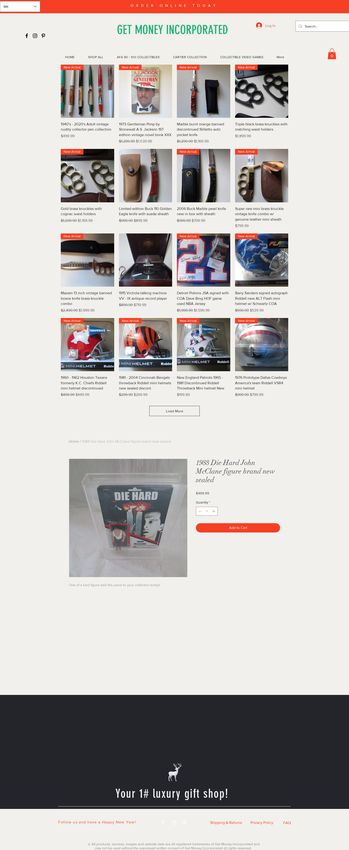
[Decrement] (200, 519)
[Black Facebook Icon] (27, 36)
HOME (88, 815)
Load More (174, 411)
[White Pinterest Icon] (185, 822)
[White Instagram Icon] (174, 822)
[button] (331, 53)
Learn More (269, 501)
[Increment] (214, 519)
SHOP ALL (116, 815)
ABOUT (230, 815)
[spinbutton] (207, 519)
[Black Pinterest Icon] (43, 36)
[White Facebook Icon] (163, 822)
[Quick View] (145, 175)
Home (74, 441)
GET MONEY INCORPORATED (172, 30)
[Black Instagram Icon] (35, 36)
